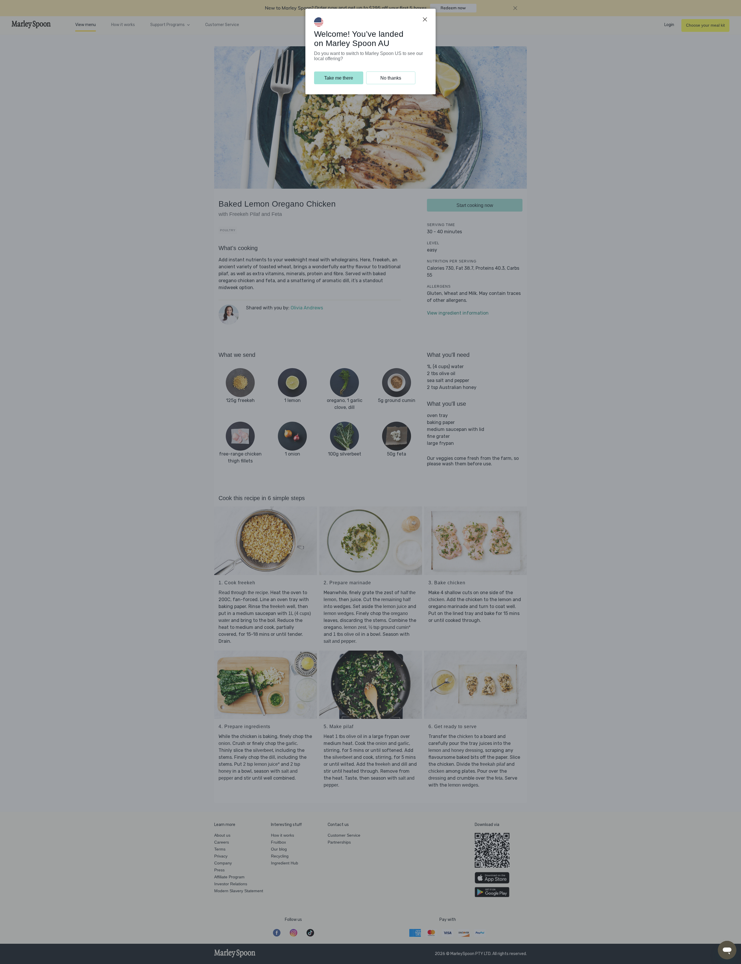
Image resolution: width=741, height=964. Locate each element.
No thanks (390, 78)
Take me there (338, 78)
